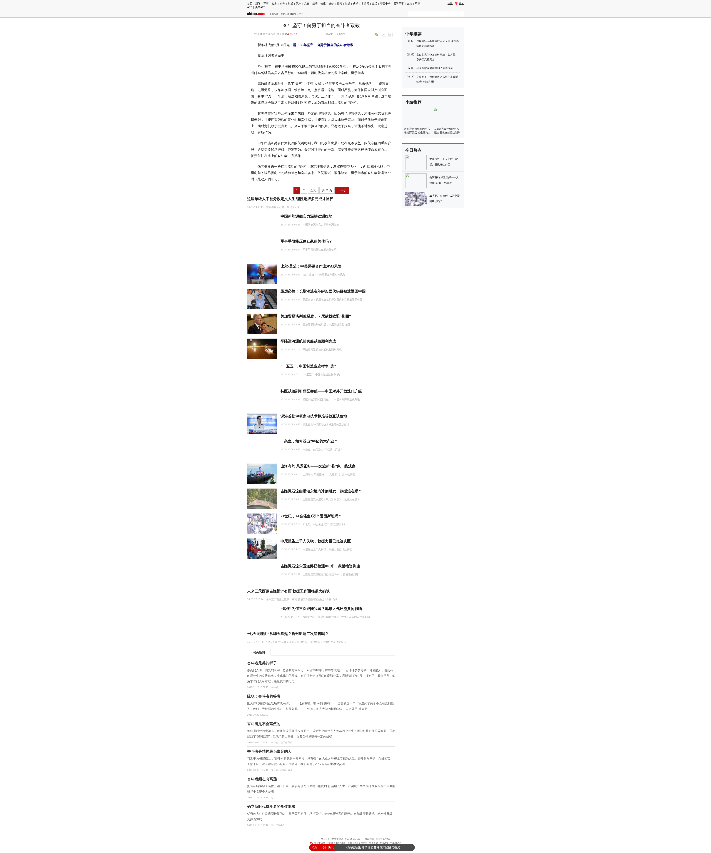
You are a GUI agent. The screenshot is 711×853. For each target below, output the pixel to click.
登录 (461, 3)
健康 (323, 3)
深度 (410, 68)
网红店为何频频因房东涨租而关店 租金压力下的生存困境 (417, 132)
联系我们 (341, 843)
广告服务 (331, 843)
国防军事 (398, 3)
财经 (290, 3)
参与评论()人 (291, 34)
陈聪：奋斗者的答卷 (264, 696)
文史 (274, 3)
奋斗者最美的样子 (262, 663)
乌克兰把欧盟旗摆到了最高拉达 (434, 68)
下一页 (342, 190)
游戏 (347, 3)
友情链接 (384, 843)
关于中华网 (319, 843)
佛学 (355, 3)
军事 (266, 3)
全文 (313, 190)
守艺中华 (385, 3)
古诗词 (365, 3)
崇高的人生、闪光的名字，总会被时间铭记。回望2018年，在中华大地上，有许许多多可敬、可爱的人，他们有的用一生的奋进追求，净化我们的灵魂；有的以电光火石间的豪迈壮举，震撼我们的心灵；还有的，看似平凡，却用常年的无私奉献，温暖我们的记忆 (321, 676)
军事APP (328, 34)
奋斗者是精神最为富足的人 (269, 751)
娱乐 (315, 3)
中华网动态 (395, 843)
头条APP (260, 7)
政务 (282, 3)
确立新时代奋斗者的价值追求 (271, 807)
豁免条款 (373, 843)
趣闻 (339, 3)
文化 (306, 3)
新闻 (258, 3)
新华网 (280, 34)
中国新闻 (291, 14)
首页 (249, 3)
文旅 (409, 3)
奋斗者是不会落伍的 (264, 724)
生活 (374, 3)
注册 (450, 3)
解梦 (331, 3)
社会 (410, 41)
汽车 (298, 3)
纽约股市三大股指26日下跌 (373, 847)
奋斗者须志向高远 (262, 779)
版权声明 (362, 843)
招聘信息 (352, 843)
